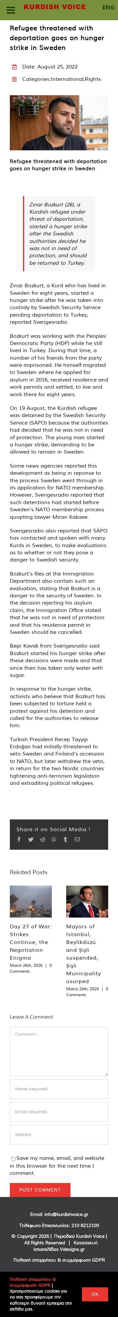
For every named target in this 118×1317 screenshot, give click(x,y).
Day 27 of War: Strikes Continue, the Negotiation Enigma (31, 942)
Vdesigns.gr (72, 1249)
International (67, 79)
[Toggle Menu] (11, 10)
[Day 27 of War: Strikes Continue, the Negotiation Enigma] (31, 902)
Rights (93, 79)
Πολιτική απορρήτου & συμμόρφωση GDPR (59, 1260)
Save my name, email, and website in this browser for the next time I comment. (57, 1165)
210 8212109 (85, 1225)
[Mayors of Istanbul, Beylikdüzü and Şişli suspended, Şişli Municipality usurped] (87, 902)
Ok (95, 1294)
